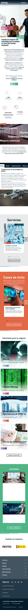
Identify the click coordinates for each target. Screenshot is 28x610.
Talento (4, 563)
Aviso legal (20, 606)
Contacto (4, 575)
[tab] (7, 166)
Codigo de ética (5, 592)
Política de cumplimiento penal (8, 589)
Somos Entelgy (6, 569)
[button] (21, 33)
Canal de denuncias (6, 596)
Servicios (4, 560)
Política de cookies (6, 603)
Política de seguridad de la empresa (9, 606)
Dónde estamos (6, 572)
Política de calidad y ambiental (8, 585)
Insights (4, 566)
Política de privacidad (16, 603)
